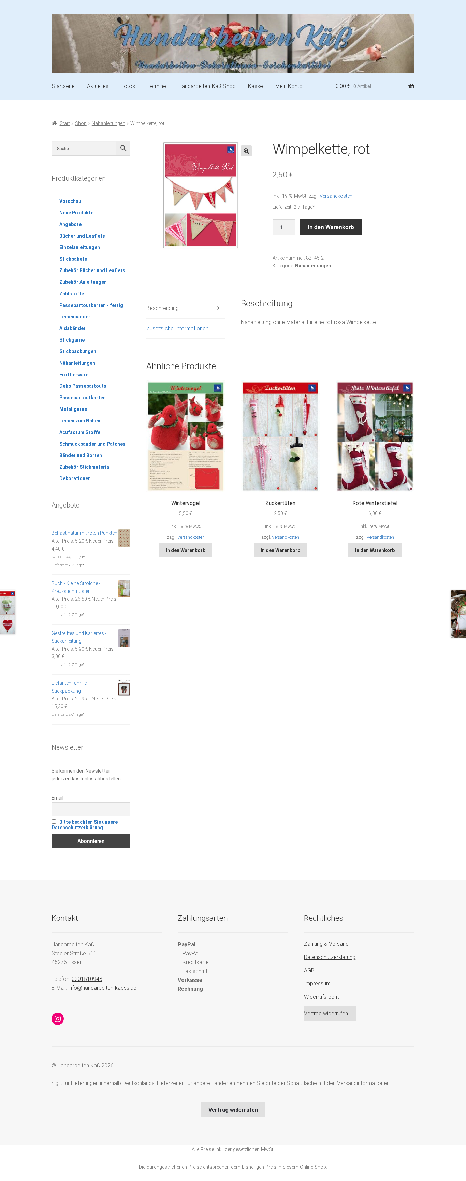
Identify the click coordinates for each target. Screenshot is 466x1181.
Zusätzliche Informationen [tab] (177, 328)
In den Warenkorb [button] (185, 550)
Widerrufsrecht (321, 997)
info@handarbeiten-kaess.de (102, 988)
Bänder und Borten (80, 455)
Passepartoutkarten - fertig (91, 305)
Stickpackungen (77, 351)
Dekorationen (75, 478)
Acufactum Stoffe (79, 432)
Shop (81, 123)
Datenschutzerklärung (329, 957)
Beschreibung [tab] (162, 308)
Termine (156, 86)
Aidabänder (72, 328)
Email (57, 798)
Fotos (128, 86)
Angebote (70, 224)
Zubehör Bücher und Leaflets (92, 270)
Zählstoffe (71, 293)
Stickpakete (73, 259)
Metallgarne (73, 409)
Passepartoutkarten (82, 397)
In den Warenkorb (331, 227)
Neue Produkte (76, 213)
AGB (309, 970)
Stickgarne (72, 340)
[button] (246, 150)
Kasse (255, 86)
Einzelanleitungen (79, 247)
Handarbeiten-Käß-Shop (207, 86)
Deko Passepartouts (82, 386)
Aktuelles (97, 86)
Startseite (63, 86)
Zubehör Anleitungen (83, 282)
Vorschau (70, 201)
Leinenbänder (74, 316)
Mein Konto (289, 86)
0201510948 (87, 979)
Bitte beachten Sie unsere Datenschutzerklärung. (85, 824)
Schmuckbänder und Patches (92, 444)
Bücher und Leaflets (82, 236)
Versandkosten (336, 196)
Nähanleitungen (108, 123)
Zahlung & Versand (326, 944)
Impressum (317, 983)
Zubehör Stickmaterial (85, 467)
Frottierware (73, 374)
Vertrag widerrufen (326, 1013)
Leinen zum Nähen (79, 420)
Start (65, 123)
